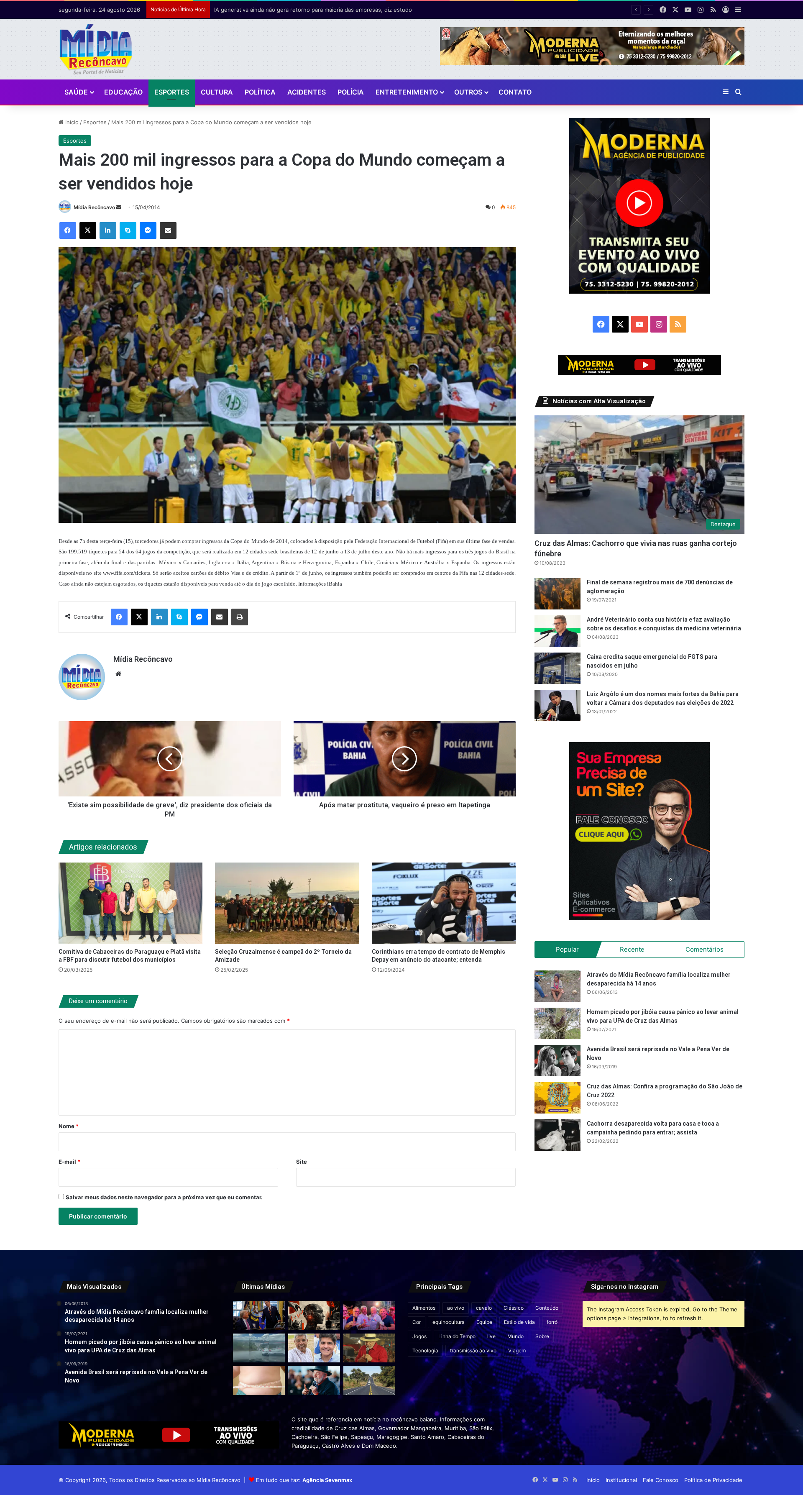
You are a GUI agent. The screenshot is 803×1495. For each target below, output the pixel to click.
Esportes (171, 92)
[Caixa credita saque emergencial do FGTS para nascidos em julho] (557, 668)
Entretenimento (407, 92)
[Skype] (128, 230)
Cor (416, 1322)
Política (260, 92)
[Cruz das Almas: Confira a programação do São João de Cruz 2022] (557, 1098)
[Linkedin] (108, 230)
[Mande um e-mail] (118, 207)
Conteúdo (546, 1308)
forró (552, 1322)
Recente (632, 949)
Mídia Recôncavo (94, 207)
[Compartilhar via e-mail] (168, 230)
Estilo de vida (519, 1322)
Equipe (484, 1322)
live (491, 1336)
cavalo (484, 1308)
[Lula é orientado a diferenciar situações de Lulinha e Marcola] (369, 1348)
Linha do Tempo (457, 1336)
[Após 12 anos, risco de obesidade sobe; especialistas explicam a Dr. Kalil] (259, 1380)
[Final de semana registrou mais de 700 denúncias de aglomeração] (557, 593)
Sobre (542, 1336)
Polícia (351, 92)
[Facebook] (67, 230)
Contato (515, 92)
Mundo (515, 1336)
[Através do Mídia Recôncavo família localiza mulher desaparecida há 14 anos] (557, 986)
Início (71, 122)
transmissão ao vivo (473, 1350)
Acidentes (306, 92)
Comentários (704, 949)
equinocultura (448, 1322)
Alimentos (423, 1308)
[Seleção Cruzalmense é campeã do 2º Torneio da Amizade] (287, 903)
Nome (69, 1126)
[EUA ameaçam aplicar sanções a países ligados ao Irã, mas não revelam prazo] (259, 1315)
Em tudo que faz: (304, 1480)
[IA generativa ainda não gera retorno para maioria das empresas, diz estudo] (314, 1315)
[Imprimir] (239, 617)
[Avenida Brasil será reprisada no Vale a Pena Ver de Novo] (557, 1060)
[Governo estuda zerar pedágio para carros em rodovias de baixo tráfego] (369, 1380)
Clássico (514, 1308)
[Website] (118, 674)
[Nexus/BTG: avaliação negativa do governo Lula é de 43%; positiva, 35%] (314, 1380)
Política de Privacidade (713, 1480)
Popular (567, 949)
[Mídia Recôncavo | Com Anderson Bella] (96, 49)
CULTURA (217, 92)
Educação (123, 92)
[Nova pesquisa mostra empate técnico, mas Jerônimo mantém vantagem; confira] (314, 1348)
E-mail (69, 1161)
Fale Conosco (660, 1480)
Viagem (517, 1350)
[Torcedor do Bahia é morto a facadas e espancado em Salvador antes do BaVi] (259, 1348)
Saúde (76, 92)
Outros (468, 92)
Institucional (621, 1480)
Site (301, 1161)
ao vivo (455, 1308)
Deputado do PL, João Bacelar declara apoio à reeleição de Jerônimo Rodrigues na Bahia (329, 9)
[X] (87, 230)
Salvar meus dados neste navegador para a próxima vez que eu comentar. (164, 1197)
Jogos (419, 1336)
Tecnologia (425, 1350)
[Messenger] (148, 230)
